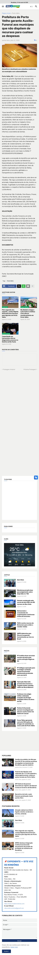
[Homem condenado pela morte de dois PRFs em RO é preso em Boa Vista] (10, 603)
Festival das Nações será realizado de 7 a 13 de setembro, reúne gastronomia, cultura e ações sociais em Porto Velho (26, 774)
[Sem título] (10, 583)
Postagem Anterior (9, 369)
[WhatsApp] (24, 286)
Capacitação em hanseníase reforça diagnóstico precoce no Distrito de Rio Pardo (10, 339)
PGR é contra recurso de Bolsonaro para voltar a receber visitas (25, 625)
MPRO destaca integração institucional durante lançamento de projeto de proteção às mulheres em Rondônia (24, 846)
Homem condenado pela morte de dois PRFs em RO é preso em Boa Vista (26, 602)
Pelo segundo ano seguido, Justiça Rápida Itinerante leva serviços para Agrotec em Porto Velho (10, 313)
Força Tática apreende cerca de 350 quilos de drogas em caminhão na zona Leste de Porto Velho (26, 723)
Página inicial (6, 13)
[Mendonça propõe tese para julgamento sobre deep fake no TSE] (10, 593)
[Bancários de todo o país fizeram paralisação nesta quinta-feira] (8, 797)
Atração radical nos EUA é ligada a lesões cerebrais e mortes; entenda (24, 811)
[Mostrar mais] (32, 286)
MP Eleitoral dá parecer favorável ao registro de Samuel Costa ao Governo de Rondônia (26, 785)
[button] (3, 6)
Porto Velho (16, 13)
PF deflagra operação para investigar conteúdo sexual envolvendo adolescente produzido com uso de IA (26, 671)
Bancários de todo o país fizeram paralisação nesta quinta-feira (24, 796)
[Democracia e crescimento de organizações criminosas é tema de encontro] (10, 614)
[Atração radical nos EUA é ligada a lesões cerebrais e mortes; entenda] (8, 813)
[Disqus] (19, 395)
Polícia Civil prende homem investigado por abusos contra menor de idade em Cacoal (25, 710)
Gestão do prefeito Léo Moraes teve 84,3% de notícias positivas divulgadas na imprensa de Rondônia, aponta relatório (26, 762)
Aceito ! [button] (6, 951)
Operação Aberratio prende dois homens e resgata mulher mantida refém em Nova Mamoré (25, 684)
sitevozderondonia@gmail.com (14, 908)
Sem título (20, 580)
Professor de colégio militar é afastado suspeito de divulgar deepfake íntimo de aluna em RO (25, 697)
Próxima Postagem (30, 369)
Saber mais (14, 947)
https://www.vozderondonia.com (14, 903)
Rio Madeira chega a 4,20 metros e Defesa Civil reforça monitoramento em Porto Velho (27, 313)
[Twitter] (19, 286)
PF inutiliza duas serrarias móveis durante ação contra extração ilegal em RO (26, 658)
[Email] (28, 286)
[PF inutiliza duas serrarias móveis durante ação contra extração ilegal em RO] (10, 659)
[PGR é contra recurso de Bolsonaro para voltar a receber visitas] (10, 626)
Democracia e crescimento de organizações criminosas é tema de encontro (25, 613)
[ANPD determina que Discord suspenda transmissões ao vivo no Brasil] (10, 636)
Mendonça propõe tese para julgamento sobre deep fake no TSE (25, 592)
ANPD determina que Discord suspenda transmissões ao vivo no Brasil (25, 636)
